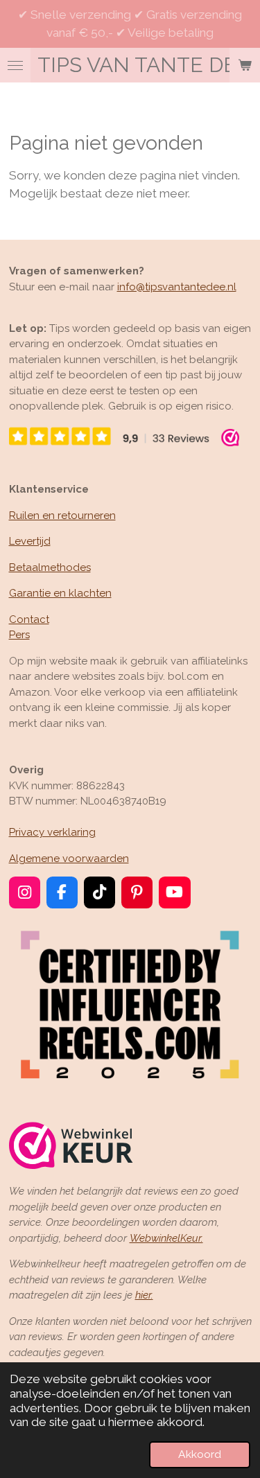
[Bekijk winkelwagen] (244, 65)
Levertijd (30, 541)
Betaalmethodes (50, 567)
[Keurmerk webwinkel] (71, 1148)
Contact (29, 619)
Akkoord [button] (199, 1454)
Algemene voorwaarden (69, 858)
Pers (19, 634)
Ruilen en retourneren (62, 515)
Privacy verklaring (52, 832)
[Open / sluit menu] (15, 65)
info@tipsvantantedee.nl (176, 287)
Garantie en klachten (60, 593)
